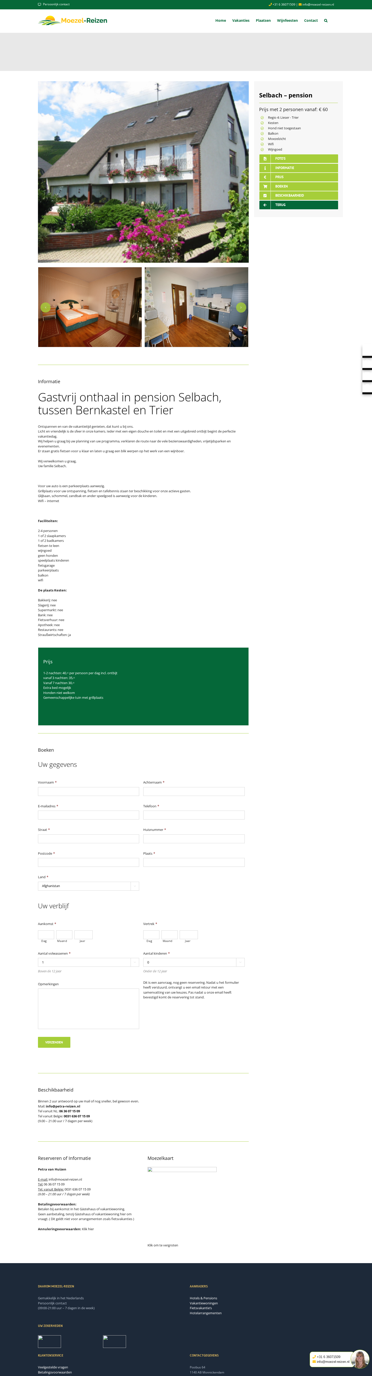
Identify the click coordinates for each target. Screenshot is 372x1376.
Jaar (83, 941)
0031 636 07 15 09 (78, 1189)
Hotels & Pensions (203, 1298)
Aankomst (47, 924)
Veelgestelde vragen (53, 1367)
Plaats (149, 853)
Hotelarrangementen (206, 1313)
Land (43, 877)
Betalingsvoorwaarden (55, 1372)
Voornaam (47, 782)
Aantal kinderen (156, 953)
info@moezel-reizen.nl (318, 4)
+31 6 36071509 (283, 4)
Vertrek (150, 924)
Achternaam (153, 782)
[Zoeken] (326, 20)
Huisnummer (154, 830)
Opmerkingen (48, 984)
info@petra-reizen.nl (63, 1106)
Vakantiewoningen (204, 1303)
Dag (44, 941)
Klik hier (88, 1229)
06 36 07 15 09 (54, 1184)
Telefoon (151, 806)
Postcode (46, 853)
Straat (44, 830)
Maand (62, 941)
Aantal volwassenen (54, 953)
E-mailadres (48, 806)
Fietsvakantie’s (201, 1308)
